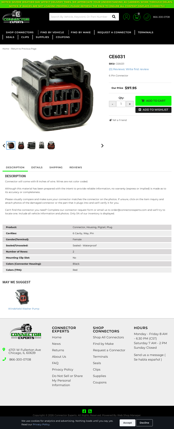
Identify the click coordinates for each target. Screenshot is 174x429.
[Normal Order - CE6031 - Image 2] (21, 145)
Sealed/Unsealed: (17, 245)
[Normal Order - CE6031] (53, 92)
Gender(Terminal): (17, 239)
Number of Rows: (17, 251)
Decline (144, 422)
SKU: (112, 63)
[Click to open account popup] (126, 16)
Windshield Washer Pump (23, 308)
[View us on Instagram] (90, 411)
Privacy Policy (41, 424)
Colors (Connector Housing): (23, 263)
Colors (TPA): (14, 269)
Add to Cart (156, 100)
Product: (11, 227)
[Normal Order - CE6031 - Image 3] (31, 145)
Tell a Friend (119, 120)
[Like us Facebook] (84, 411)
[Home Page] (25, 334)
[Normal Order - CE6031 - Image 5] (51, 145)
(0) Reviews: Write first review (129, 69)
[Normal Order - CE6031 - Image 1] (10, 145)
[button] (84, 17)
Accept (127, 422)
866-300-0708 (20, 359)
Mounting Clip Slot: (18, 257)
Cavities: (11, 233)
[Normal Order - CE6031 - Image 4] (42, 145)
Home (6, 48)
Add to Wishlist (155, 109)
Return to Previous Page (23, 48)
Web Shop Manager (129, 415)
